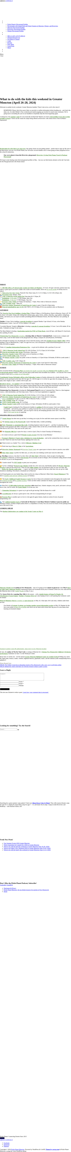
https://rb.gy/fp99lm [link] (21, 607)
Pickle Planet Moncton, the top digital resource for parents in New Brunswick (26, 890)
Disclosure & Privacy (10, 888)
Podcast (6, 32)
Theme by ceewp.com (52, 1149)
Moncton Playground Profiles (16, 27)
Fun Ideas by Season (13, 39)
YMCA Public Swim (8, 303)
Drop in (8, 398)
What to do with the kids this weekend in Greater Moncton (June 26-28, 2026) (26, 846)
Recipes (9, 42)
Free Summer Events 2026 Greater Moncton (17, 843)
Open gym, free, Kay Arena (10, 293)
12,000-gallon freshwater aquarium (20, 485)
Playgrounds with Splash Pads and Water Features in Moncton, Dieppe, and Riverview (32, 26)
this (9, 384)
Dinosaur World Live (6, 587)
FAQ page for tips (13, 412)
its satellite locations (21, 480)
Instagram (6, 1144)
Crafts (9, 41)
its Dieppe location (6, 480)
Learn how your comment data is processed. (36, 692)
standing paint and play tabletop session (15, 475)
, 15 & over (9, 300)
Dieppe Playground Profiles (15, 31)
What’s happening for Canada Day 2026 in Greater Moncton (21, 845)
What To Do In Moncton (11, 34)
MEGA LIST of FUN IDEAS (16, 36)
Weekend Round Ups (13, 37)
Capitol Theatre (19, 591)
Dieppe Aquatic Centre (12, 357)
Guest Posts (10, 46)
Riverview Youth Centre (29, 449)
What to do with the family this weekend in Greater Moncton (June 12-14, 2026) (27, 850)
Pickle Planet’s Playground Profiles (17, 24)
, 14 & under (9, 298)
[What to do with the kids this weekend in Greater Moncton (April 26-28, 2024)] (26, 94)
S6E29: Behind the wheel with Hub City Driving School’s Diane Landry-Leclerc (23, 666)
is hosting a (13, 336)
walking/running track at (13, 502)
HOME (2, 1138)
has (14, 425)
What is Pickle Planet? (10, 51)
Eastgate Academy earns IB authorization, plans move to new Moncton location (23, 649)
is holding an (17, 600)
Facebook (6, 1143)
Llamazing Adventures (9, 490)
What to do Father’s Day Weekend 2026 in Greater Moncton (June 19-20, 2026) (27, 848)
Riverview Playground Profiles (16, 29)
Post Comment (5, 689)
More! (9, 47)
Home (5, 21)
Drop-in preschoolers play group (12, 352)
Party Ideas (10, 44)
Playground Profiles (9, 22)
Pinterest (6, 1146)
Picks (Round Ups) (5, 663)
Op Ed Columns (8, 49)
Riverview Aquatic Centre (10, 354)
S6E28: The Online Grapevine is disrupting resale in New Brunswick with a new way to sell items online (30, 665)
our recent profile (52, 289)
